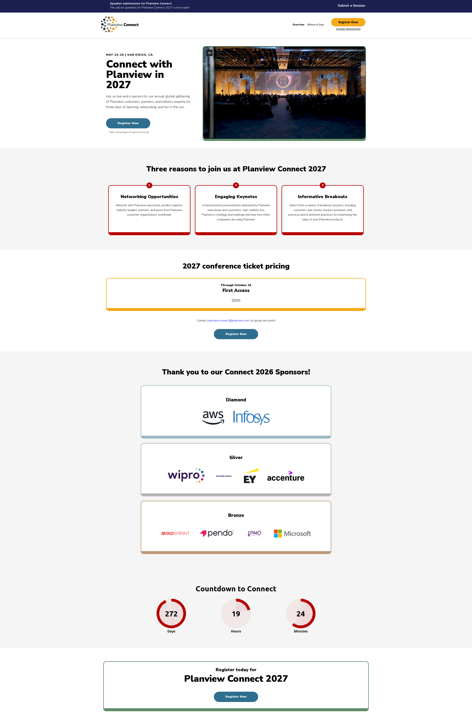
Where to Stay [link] (315, 24)
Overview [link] (298, 24)
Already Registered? (348, 29)
